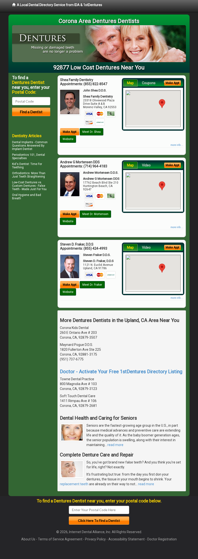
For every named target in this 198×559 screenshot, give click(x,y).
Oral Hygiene (20, 195)
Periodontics (20, 155)
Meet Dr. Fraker (92, 284)
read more (115, 445)
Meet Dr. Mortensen (95, 214)
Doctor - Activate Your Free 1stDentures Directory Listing (121, 371)
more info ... (176, 145)
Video (146, 165)
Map (130, 83)
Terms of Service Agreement (60, 539)
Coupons (149, 83)
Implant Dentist (22, 149)
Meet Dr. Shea (91, 132)
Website (68, 139)
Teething (18, 167)
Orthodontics (21, 173)
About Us (28, 539)
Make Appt (70, 132)
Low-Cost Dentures (24, 182)
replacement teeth (74, 484)
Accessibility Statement (126, 539)
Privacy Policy (95, 539)
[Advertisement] (37, 243)
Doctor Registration (162, 539)
